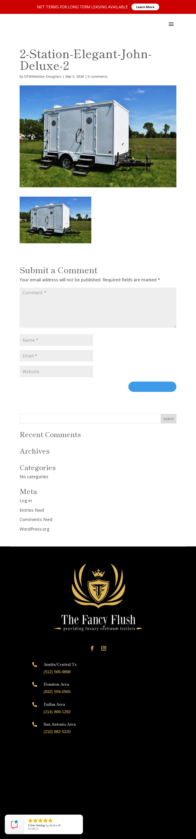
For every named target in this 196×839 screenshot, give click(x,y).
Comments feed (36, 519)
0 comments (98, 76)
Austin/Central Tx (60, 664)
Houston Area (56, 684)
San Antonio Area (60, 724)
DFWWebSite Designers (42, 76)
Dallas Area (54, 704)
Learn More (145, 7)
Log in (26, 500)
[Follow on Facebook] (92, 648)
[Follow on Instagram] (104, 648)
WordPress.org (34, 529)
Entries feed (32, 510)
